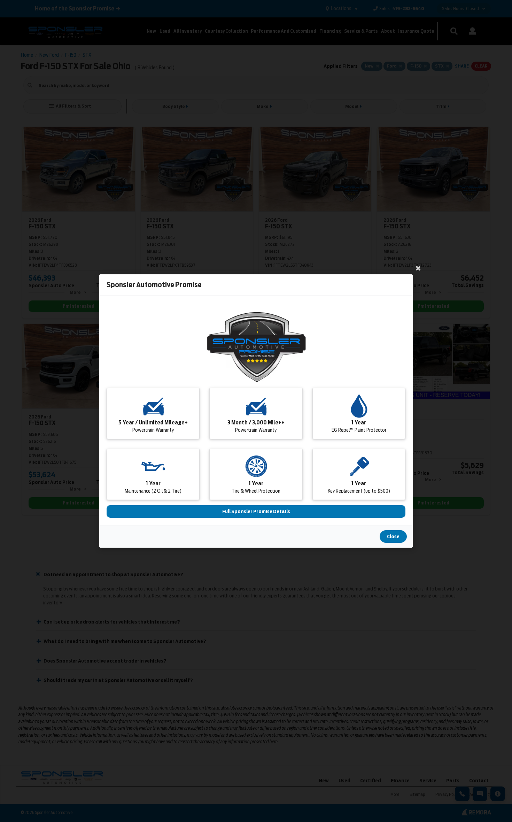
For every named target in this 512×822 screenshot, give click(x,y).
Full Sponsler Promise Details (256, 511)
